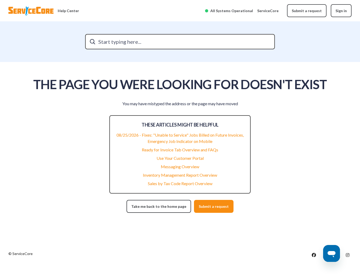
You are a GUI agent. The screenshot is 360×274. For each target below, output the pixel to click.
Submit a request (307, 10)
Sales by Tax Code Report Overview (180, 183)
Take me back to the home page (158, 206)
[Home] (30, 11)
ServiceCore (268, 10)
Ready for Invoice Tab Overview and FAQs (180, 149)
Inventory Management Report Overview (180, 174)
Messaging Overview (180, 166)
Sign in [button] (341, 10)
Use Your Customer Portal (180, 158)
